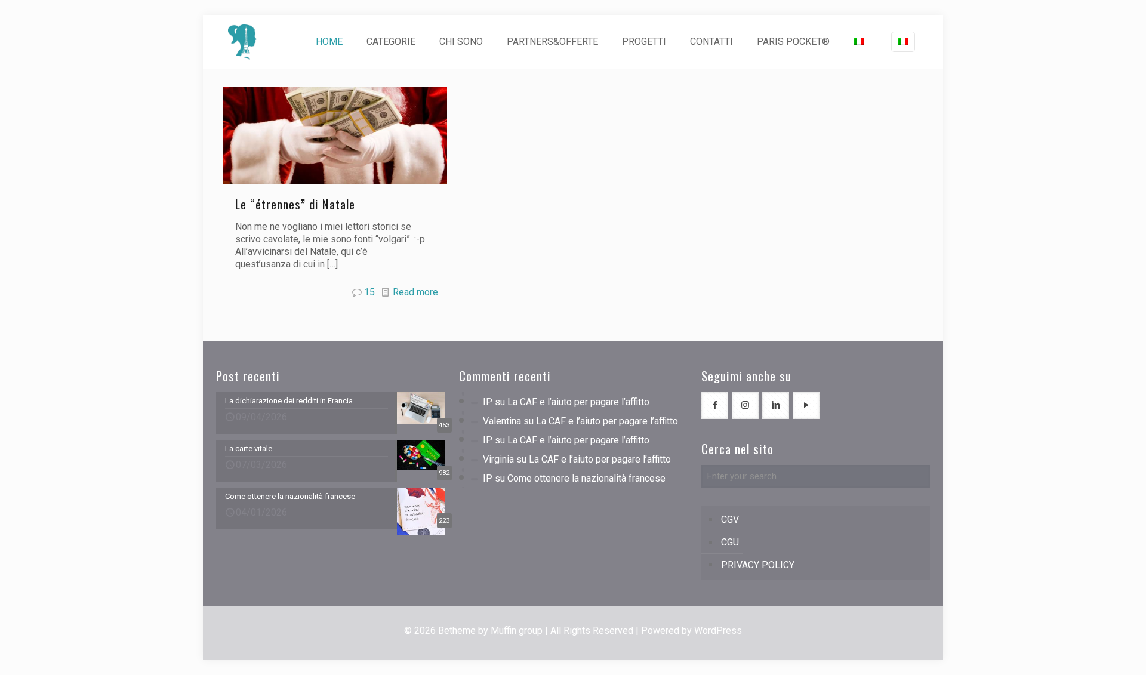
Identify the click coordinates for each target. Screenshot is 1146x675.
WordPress (718, 630)
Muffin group (517, 630)
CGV (730, 519)
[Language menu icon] (903, 42)
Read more (415, 292)
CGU (730, 542)
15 (369, 292)
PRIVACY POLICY (757, 565)
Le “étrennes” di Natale (295, 204)
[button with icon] (714, 405)
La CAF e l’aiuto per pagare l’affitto (578, 402)
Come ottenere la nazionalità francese (586, 478)
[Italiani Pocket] (242, 42)
